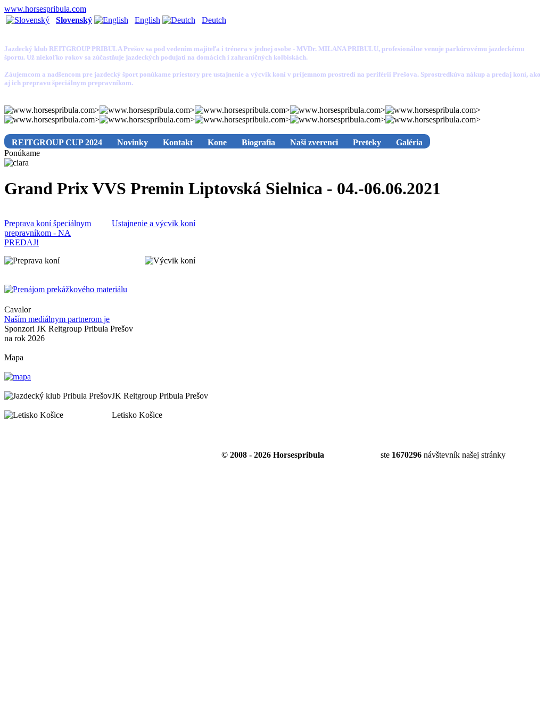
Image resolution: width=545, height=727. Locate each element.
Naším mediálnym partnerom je (57, 319)
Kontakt (178, 142)
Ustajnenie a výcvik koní (153, 223)
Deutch (214, 19)
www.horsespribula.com (45, 8)
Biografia (258, 142)
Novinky (132, 142)
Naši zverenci (314, 142)
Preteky (367, 142)
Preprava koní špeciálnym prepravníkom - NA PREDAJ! (47, 233)
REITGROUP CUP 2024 (57, 142)
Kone (217, 142)
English (147, 19)
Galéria (409, 142)
